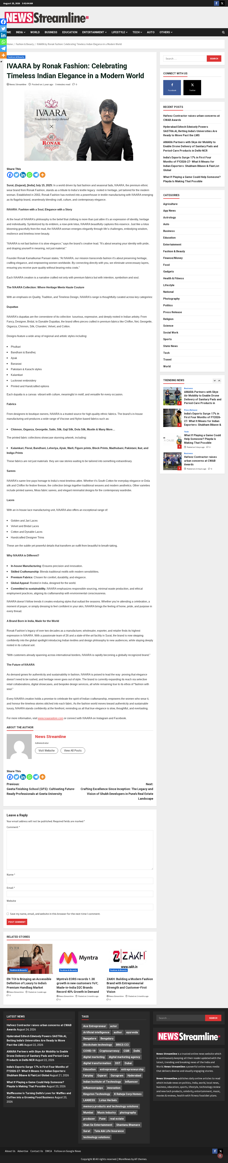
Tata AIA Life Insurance (109, 1131)
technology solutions (96, 1137)
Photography (171, 298)
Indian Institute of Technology (102, 1081)
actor (113, 1026)
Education (69, 32)
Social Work (170, 332)
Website (11, 900)
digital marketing (94, 1057)
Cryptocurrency (109, 1050)
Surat (86, 1131)
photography (128, 1112)
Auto (151, 32)
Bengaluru (106, 1038)
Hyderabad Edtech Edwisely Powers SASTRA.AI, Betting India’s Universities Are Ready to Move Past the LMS (190, 131)
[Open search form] (223, 32)
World (35, 32)
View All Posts (73, 750)
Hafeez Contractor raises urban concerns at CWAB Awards (172, 441)
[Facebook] (10, 175)
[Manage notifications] (220, 1155)
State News (170, 346)
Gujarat (101, 1075)
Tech (136, 32)
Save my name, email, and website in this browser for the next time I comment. (55, 913)
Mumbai (88, 1112)
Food (166, 264)
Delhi (137, 1050)
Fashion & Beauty (16, 57)
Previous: (41, 789)
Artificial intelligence (96, 1032)
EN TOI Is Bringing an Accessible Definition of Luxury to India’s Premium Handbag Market (29, 983)
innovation (113, 1087)
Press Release (172, 312)
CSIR (126, 1050)
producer (89, 1118)
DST (118, 1063)
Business (51, 32)
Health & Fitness (173, 278)
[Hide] (1, 61)
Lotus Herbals (108, 1100)
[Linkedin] (23, 175)
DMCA (48, 1151)
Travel (167, 359)
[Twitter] (16, 175)
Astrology (169, 217)
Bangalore (89, 1038)
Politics (168, 305)
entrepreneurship (132, 1069)
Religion (168, 319)
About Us (10, 1151)
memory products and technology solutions (110, 1106)
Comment (13, 827)
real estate (117, 1118)
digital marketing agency (124, 1057)
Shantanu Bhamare (128, 1124)
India (19, 32)
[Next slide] (219, 381)
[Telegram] (36, 175)
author (118, 1032)
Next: (117, 791)
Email (11, 887)
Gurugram (117, 1075)
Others (165, 32)
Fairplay (88, 1075)
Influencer (131, 1081)
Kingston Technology (96, 1094)
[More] (42, 175)
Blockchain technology (97, 1044)
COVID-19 (89, 1050)
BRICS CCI (122, 1044)
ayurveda (132, 1032)
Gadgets (168, 271)
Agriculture (170, 204)
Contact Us (36, 1151)
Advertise (23, 1151)
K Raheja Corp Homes (128, 1094)
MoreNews (125, 1159)
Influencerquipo (93, 1087)
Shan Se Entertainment (97, 1124)
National (168, 292)
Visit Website (47, 750)
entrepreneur (108, 1069)
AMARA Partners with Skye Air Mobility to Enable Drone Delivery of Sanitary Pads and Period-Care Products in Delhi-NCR (190, 146)
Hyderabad (134, 1075)
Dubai (128, 1063)
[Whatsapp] (29, 175)
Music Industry (106, 1112)
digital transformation (97, 1063)
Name (11, 874)
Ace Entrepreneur (94, 1026)
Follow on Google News (67, 1151)
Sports (167, 339)
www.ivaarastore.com (50, 718)
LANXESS (89, 1100)
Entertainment (93, 32)
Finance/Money (173, 258)
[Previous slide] (215, 381)
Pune (102, 1118)
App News (169, 210)
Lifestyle (118, 32)
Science (168, 325)
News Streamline (18, 84)
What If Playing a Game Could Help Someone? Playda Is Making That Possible (172, 419)
